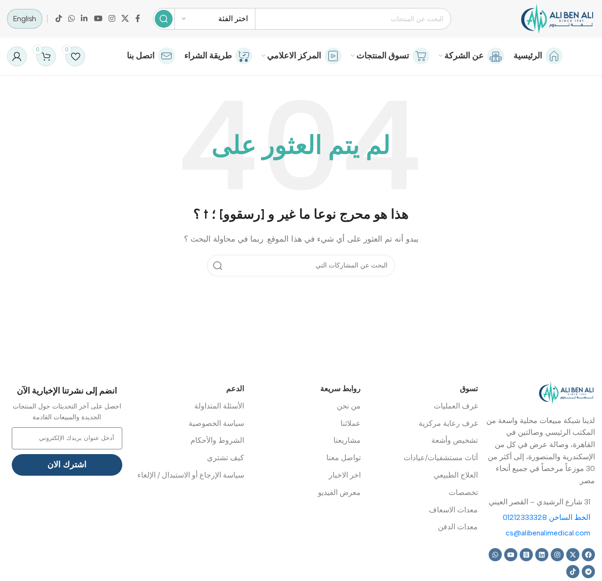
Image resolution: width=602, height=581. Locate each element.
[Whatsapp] (495, 554)
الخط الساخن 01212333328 (546, 517)
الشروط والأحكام (217, 440)
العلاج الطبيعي (456, 475)
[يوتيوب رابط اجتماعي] (98, 18)
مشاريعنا (347, 440)
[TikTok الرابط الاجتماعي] (58, 18)
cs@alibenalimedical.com (548, 532)
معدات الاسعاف (453, 509)
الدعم (235, 388)
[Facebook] (588, 554)
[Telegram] (588, 571)
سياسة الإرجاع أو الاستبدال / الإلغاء (190, 475)
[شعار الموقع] (557, 18)
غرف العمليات (456, 405)
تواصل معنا (343, 457)
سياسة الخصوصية (216, 423)
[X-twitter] (572, 554)
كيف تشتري (225, 457)
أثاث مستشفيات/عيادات (441, 457)
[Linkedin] (541, 554)
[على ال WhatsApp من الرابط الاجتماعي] (71, 18)
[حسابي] (17, 56)
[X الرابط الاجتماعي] (125, 18)
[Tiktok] (572, 571)
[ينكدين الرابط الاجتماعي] (84, 18)
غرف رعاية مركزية (448, 423)
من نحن (349, 405)
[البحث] (164, 19)
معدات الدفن (458, 526)
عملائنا (351, 423)
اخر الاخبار (345, 475)
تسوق (469, 388)
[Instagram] (557, 554)
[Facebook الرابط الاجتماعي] (137, 18)
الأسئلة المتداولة (219, 405)
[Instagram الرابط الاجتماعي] (111, 18)
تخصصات (463, 492)
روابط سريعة (340, 388)
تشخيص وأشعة (454, 440)
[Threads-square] (526, 554)
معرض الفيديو (339, 492)
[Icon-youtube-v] (510, 554)
